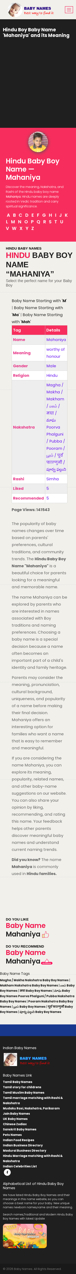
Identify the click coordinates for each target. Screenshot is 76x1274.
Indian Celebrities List (20, 1166)
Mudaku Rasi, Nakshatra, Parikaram (31, 1108)
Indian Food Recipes (18, 1140)
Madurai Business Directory (24, 1151)
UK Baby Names (15, 1119)
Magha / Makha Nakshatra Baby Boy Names (34, 980)
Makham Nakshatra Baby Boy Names (29, 985)
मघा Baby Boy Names (36, 991)
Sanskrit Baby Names (19, 1129)
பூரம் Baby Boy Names (29, 1007)
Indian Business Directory (23, 1145)
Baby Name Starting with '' (39, 300)
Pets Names (12, 1135)
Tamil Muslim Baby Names (23, 1093)
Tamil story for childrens (22, 1087)
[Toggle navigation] (69, 9)
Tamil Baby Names (17, 1082)
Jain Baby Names (16, 1114)
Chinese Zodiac (15, 1124)
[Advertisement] (38, 80)
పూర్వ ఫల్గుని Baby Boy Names (40, 1012)
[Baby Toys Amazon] (25, 1236)
